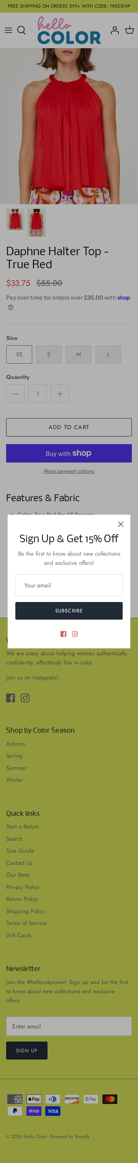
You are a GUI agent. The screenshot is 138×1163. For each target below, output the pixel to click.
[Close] (120, 524)
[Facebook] (63, 634)
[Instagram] (75, 634)
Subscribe (68, 610)
